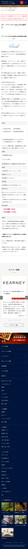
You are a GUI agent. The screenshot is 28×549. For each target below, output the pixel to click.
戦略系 (2, 387)
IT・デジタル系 (4, 397)
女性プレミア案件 (5, 478)
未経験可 (3, 464)
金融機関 (5, 409)
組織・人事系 (4, 403)
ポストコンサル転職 (6, 351)
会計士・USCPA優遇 (5, 481)
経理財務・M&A (4, 433)
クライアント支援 (5, 443)
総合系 (2, 390)
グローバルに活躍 (5, 461)
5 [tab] (17, 320)
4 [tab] (15, 320)
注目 (2, 494)
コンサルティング (7, 384)
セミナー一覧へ (14, 325)
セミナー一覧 (12, 18)
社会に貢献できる (5, 458)
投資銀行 (3, 411)
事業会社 (5, 427)
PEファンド (3, 415)
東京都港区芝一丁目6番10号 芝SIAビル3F (13, 163)
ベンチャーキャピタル (5, 418)
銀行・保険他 (4, 421)
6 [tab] (19, 320)
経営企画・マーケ (5, 430)
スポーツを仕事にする (5, 491)
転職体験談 (4, 366)
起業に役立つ (4, 474)
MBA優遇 (3, 484)
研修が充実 (3, 471)
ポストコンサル (4, 454)
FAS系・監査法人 (5, 400)
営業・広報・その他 (5, 446)
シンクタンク (4, 393)
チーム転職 (3, 488)
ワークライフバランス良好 (6, 468)
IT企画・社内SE (4, 436)
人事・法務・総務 (5, 440)
